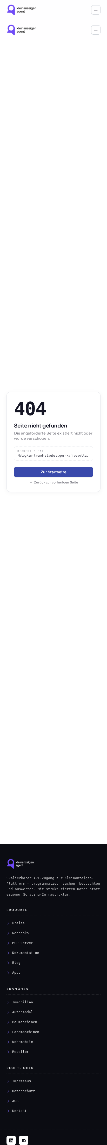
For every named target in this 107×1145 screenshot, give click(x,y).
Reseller (20, 1052)
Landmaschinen (25, 1032)
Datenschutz (23, 1091)
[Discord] (23, 1140)
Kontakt (19, 1111)
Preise (18, 923)
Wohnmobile (22, 1042)
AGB (15, 1101)
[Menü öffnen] (96, 10)
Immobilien (22, 1002)
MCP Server (22, 943)
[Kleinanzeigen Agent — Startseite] (21, 10)
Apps (16, 972)
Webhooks (20, 933)
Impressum (21, 1081)
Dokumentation (25, 953)
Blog (16, 963)
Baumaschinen (24, 1022)
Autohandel (22, 1012)
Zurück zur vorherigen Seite (56, 482)
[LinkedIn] (11, 1140)
